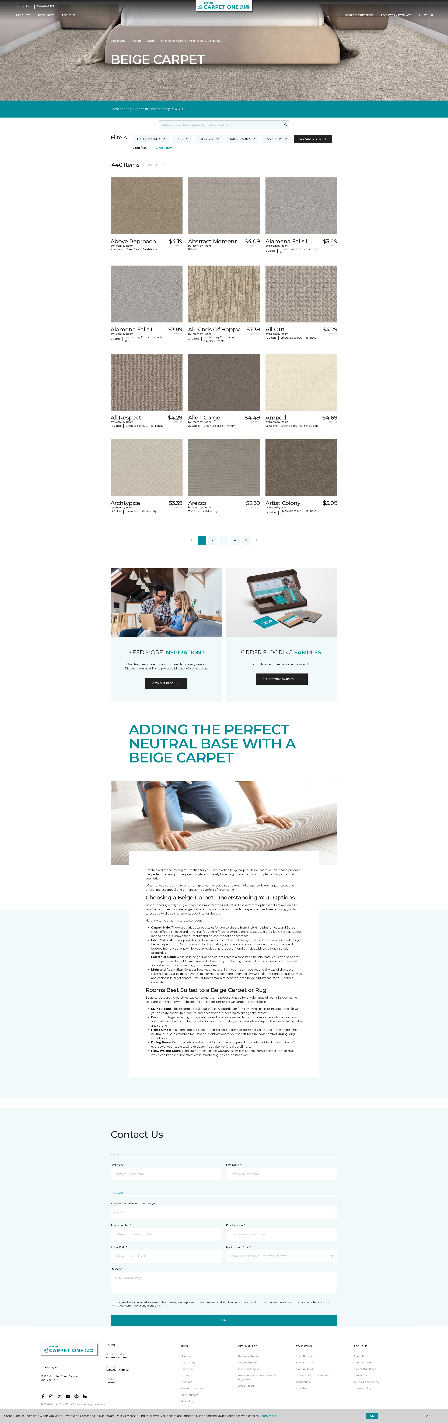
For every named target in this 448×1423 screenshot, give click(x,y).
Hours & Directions (359, 15)
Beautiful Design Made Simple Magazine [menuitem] (257, 1377)
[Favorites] (425, 15)
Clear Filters (164, 148)
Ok (372, 1415)
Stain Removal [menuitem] (305, 1356)
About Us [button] (68, 15)
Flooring (136, 40)
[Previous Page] (191, 540)
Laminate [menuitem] (186, 1382)
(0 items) (432, 15)
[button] (419, 15)
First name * (118, 1165)
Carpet (151, 40)
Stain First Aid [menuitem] (305, 1362)
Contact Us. (179, 109)
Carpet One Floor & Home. (66, 1404)
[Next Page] (257, 540)
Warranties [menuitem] (303, 1382)
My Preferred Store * (238, 1247)
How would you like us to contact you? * (135, 1203)
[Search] (285, 124)
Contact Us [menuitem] (361, 1375)
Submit (224, 1320)
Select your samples (278, 679)
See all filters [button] (310, 138)
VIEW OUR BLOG (162, 683)
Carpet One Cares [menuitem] (365, 1369)
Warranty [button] (274, 138)
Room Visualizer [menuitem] (248, 1362)
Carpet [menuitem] (184, 1375)
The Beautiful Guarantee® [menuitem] (312, 1375)
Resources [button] (46, 15)
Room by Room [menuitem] (248, 1356)
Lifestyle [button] (207, 138)
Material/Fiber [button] (148, 138)
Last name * (233, 1165)
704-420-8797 (45, 6)
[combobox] (220, 124)
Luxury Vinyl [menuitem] (188, 1362)
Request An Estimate (396, 15)
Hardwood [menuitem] (187, 1369)
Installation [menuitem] (303, 1388)
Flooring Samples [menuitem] (249, 1369)
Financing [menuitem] (186, 1401)
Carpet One (118, 40)
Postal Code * (119, 1247)
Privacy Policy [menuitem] (362, 1388)
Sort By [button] (153, 164)
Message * (117, 1269)
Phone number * (121, 1225)
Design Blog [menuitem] (246, 1385)
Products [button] (23, 15)
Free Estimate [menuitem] (189, 1395)
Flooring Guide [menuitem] (305, 1369)
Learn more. (268, 1416)
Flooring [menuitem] (185, 1356)
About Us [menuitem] (359, 1356)
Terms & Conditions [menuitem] (366, 1382)
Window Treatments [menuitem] (193, 1388)
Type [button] (179, 138)
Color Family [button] (240, 138)
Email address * (235, 1225)
